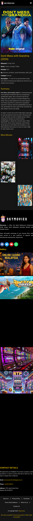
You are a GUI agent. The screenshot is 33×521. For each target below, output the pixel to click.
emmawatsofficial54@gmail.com (13, 480)
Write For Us (24, 502)
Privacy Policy (16, 498)
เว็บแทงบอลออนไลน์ (18, 515)
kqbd (30, 515)
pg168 (10, 515)
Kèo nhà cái (4, 515)
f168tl (26, 515)
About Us (6, 498)
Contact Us (16, 506)
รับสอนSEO (17, 517)
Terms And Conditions (11, 502)
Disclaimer (27, 498)
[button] (30, 3)
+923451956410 (8, 484)
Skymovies (22, 511)
